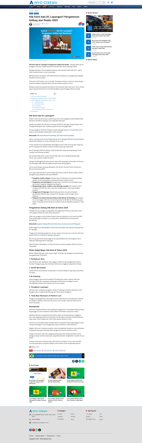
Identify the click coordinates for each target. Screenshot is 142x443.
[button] (104, 2)
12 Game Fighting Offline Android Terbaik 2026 (55, 381)
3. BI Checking (37, 105)
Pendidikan (61, 419)
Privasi (58, 436)
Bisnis (72, 419)
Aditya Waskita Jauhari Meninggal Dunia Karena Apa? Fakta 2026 (101, 35)
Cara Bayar (89, 414)
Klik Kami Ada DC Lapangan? (39, 96)
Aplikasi (31, 13)
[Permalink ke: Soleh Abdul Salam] (31, 24)
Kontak (31, 436)
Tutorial (60, 414)
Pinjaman (36, 13)
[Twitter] (76, 361)
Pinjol (64, 350)
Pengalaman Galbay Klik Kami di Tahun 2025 (43, 98)
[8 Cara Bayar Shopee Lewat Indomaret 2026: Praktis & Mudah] (56, 391)
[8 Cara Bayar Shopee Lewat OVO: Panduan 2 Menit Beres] (75, 391)
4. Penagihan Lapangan (39, 107)
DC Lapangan (38, 350)
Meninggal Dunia (90, 419)
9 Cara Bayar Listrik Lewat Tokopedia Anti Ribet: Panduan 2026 (37, 400)
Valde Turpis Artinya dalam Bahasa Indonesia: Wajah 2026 (102, 47)
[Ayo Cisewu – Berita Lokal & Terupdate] (43, 2)
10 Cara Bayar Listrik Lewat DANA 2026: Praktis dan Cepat (75, 381)
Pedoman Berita (40, 436)
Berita (72, 414)
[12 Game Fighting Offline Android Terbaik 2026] (56, 373)
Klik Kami (57, 350)
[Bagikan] (83, 24)
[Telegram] (79, 361)
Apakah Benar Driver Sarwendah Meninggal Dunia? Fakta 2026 (101, 53)
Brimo (101, 419)
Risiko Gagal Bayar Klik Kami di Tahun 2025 (43, 100)
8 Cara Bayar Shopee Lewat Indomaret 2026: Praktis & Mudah (56, 400)
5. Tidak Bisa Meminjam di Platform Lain (43, 109)
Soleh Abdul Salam (37, 23)
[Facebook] (73, 361)
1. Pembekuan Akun (39, 102)
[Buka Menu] (112, 2)
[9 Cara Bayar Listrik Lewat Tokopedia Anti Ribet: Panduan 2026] (38, 391)
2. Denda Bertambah (39, 104)
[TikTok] (39, 430)
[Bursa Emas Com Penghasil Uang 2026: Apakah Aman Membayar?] (38, 373)
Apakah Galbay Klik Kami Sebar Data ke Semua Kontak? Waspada (58, 224)
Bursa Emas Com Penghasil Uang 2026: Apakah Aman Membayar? (36, 382)
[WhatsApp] (83, 361)
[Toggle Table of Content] (54, 93)
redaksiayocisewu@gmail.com (40, 422)
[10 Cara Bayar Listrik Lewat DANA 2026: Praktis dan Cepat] (75, 373)
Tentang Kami (50, 436)
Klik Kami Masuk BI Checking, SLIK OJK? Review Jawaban (55, 135)
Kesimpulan (34, 111)
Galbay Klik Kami (48, 350)
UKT (100, 414)
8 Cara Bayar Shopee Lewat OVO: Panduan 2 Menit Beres (75, 399)
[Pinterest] (33, 430)
